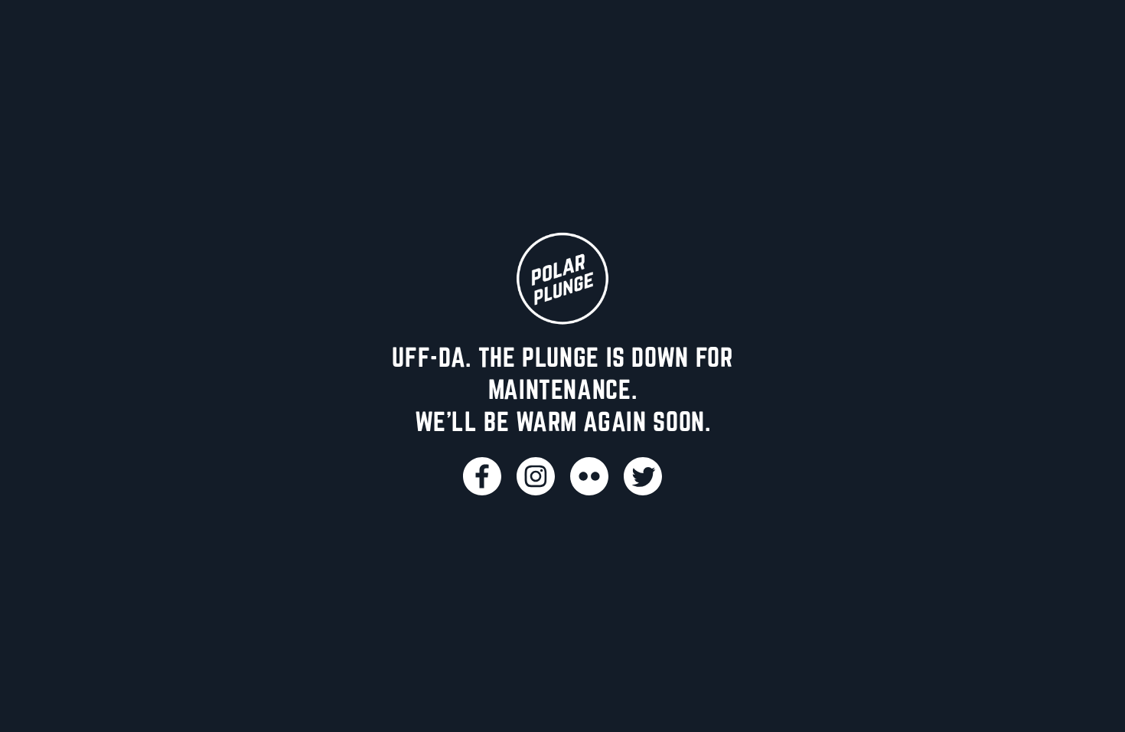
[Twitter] (643, 476)
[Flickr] (589, 476)
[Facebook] (482, 476)
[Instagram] (535, 476)
